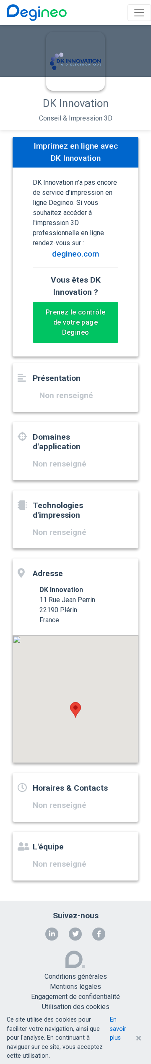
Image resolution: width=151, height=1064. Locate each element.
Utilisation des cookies (75, 1007)
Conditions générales (75, 976)
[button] (75, 710)
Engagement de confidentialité (75, 997)
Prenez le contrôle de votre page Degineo (75, 322)
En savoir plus (118, 1028)
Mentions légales (75, 987)
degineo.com (75, 254)
